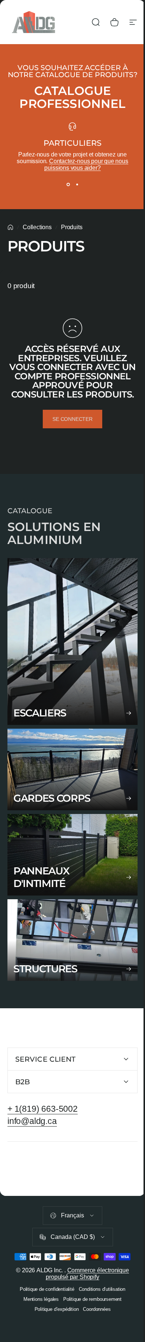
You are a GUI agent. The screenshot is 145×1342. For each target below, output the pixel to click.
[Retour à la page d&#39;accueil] (10, 227)
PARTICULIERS (73, 143)
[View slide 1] (68, 184)
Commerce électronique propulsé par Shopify (84, 1289)
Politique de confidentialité (44, 1305)
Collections (37, 227)
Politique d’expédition (54, 1325)
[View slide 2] (76, 184)
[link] (72, 641)
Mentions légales (38, 1315)
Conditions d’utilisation (99, 1305)
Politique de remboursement (89, 1315)
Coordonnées (94, 1325)
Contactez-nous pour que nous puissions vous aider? (86, 164)
